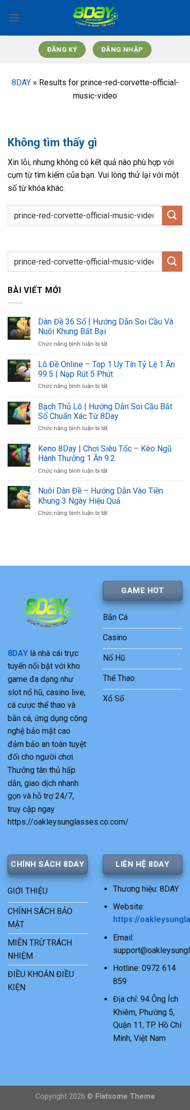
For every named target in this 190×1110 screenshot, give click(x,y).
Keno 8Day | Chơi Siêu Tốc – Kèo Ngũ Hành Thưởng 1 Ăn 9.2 (105, 453)
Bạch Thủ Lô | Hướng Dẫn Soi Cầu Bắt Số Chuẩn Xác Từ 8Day (105, 411)
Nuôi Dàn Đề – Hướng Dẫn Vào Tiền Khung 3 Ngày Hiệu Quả (100, 495)
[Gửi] (172, 215)
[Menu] (14, 17)
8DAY (21, 82)
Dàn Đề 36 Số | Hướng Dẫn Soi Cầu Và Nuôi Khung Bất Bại (105, 326)
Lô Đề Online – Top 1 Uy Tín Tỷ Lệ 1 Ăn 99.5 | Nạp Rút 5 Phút (106, 369)
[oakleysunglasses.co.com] (95, 18)
